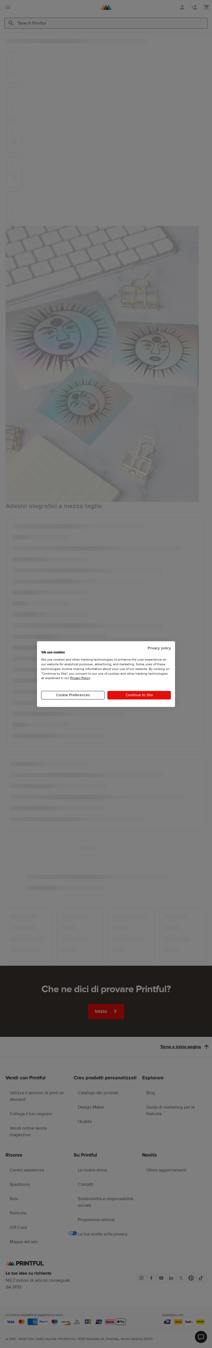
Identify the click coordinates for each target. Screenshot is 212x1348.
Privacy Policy (80, 678)
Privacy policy (159, 647)
